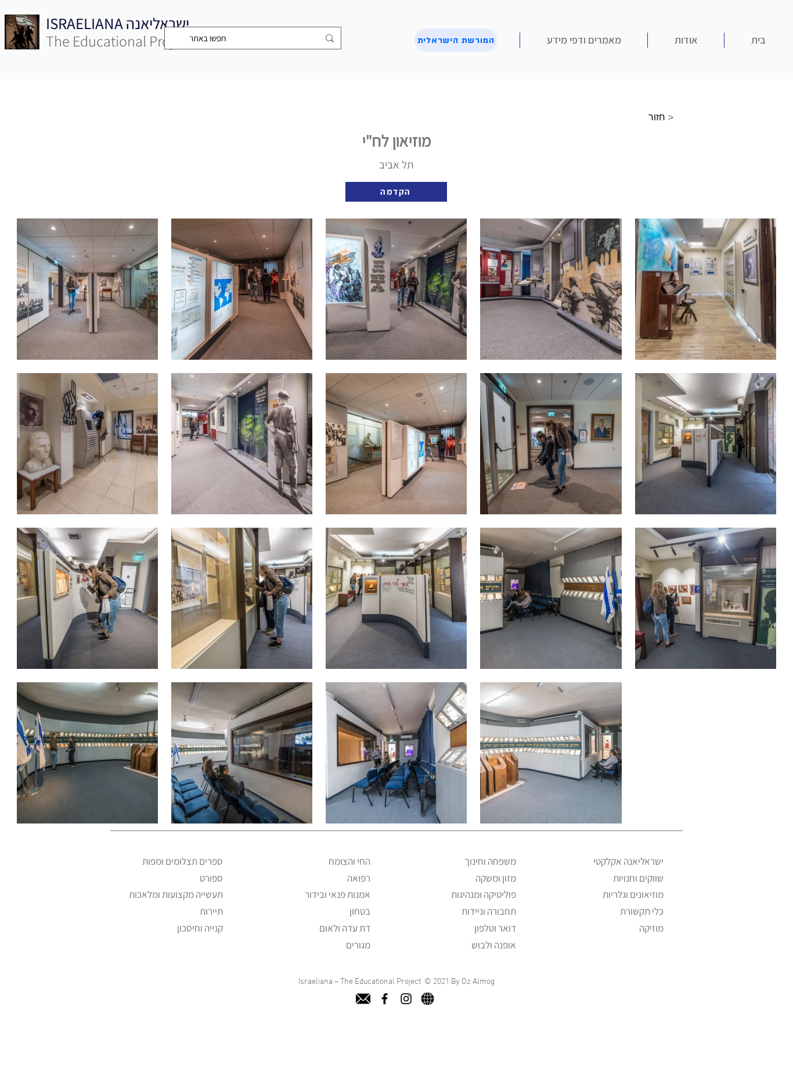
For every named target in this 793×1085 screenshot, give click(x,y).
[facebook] (384, 998)
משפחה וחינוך (490, 861)
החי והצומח (349, 861)
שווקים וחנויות (638, 878)
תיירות (211, 911)
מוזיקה (651, 928)
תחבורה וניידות (489, 911)
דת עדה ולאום (344, 928)
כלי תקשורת (642, 911)
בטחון (359, 911)
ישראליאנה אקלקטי (628, 861)
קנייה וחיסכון (200, 928)
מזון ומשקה (495, 878)
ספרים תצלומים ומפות (182, 861)
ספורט (211, 878)
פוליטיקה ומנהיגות (483, 894)
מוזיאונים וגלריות (633, 894)
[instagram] (406, 998)
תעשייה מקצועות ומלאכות (176, 894)
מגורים (358, 945)
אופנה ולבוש (493, 945)
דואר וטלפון (495, 928)
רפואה (358, 878)
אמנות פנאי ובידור (337, 894)
